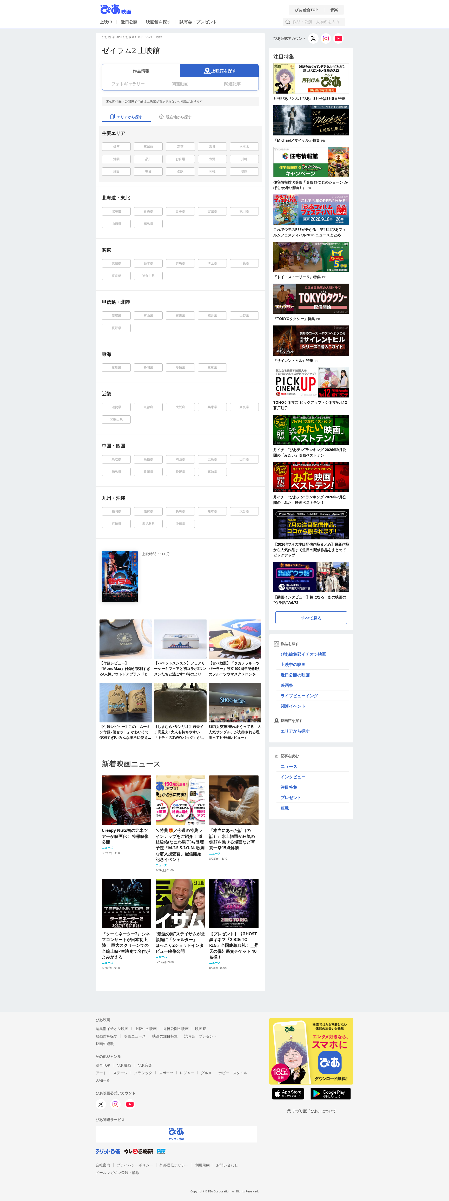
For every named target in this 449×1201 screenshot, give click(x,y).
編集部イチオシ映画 (112, 1028)
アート (101, 1072)
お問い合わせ (227, 1165)
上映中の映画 (293, 664)
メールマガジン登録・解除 (117, 1172)
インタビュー (293, 777)
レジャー (187, 1072)
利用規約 (202, 1165)
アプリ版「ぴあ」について (314, 1111)
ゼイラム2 (143, 37)
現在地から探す (179, 116)
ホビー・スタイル (232, 1072)
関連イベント (293, 706)
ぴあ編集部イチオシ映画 (303, 654)
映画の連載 (105, 1043)
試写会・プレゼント (198, 22)
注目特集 (289, 787)
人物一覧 (103, 1080)
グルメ (206, 1072)
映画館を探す (158, 22)
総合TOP (103, 1065)
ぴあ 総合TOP (306, 10)
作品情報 (141, 71)
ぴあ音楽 (144, 1065)
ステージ (120, 1072)
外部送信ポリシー (174, 1165)
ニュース (289, 766)
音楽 (334, 10)
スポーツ (166, 1072)
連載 (285, 808)
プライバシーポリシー (135, 1165)
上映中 (106, 22)
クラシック (143, 1072)
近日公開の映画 (295, 675)
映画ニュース (135, 1036)
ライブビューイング (299, 696)
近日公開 (129, 22)
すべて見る (311, 618)
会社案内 (103, 1165)
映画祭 (287, 685)
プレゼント (291, 797)
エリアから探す (295, 731)
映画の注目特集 (165, 1036)
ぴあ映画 (128, 37)
